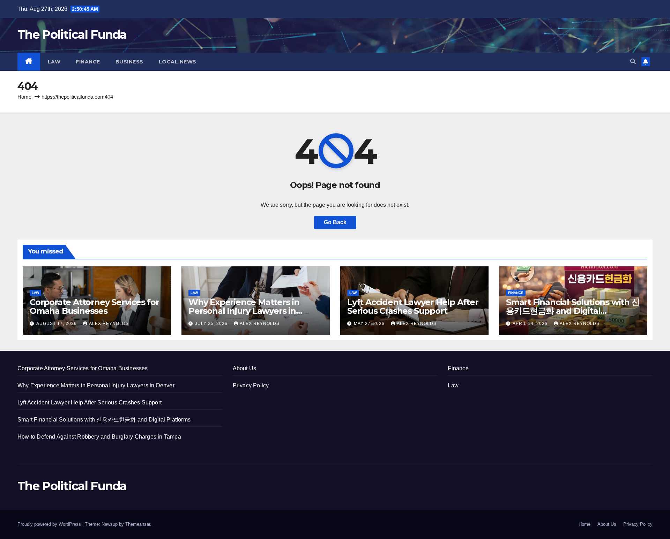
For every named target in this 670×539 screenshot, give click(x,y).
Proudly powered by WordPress (49, 524)
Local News (177, 62)
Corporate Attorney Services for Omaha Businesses (94, 306)
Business (129, 62)
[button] (633, 61)
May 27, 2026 (370, 323)
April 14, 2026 (531, 323)
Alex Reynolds (109, 323)
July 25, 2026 (212, 323)
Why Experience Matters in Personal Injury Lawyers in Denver (243, 311)
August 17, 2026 (57, 323)
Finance (88, 62)
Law (54, 62)
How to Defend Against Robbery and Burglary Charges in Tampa (99, 437)
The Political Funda (72, 34)
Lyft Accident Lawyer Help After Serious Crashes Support (412, 306)
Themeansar (137, 524)
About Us (244, 368)
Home (24, 97)
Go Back (335, 222)
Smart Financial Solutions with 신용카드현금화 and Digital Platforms (573, 311)
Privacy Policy (251, 385)
